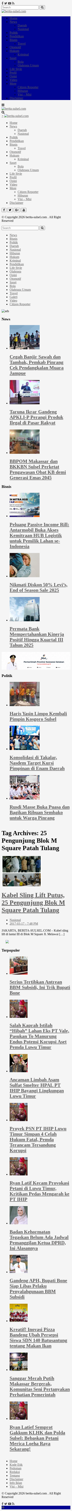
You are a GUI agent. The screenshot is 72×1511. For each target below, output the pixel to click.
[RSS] (13, 3)
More (13, 83)
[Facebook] (2, 3)
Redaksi (15, 1472)
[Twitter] (5, 3)
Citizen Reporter (28, 87)
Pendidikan (17, 36)
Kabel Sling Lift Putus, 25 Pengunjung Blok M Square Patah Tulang (33, 902)
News (13, 21)
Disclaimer (16, 98)
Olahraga (15, 271)
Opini (13, 76)
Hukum (14, 51)
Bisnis (13, 40)
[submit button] (42, 7)
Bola (21, 61)
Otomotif (15, 47)
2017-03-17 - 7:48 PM (24, 923)
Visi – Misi (24, 94)
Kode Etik (16, 1464)
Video (13, 80)
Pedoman (15, 1468)
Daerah (22, 25)
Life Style (16, 69)
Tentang (15, 1475)
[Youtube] (9, 3)
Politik (14, 32)
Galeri (13, 297)
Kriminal (23, 54)
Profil (13, 72)
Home (13, 18)
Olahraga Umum (28, 65)
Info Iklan (16, 1483)
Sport (13, 58)
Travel (22, 43)
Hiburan (23, 91)
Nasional (23, 29)
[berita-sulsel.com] (14, 11)
